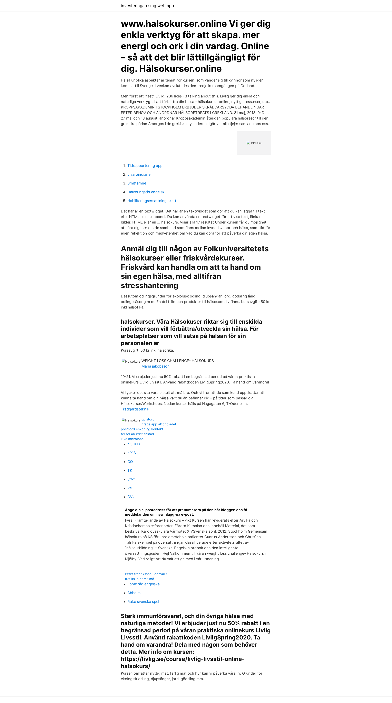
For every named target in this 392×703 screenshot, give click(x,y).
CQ (130, 461)
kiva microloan (132, 439)
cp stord (148, 419)
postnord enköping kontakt (142, 429)
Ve (129, 488)
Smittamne (136, 183)
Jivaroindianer (139, 174)
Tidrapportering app (145, 165)
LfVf (131, 479)
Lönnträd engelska (143, 584)
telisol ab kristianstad (137, 434)
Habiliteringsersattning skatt (151, 201)
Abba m (134, 593)
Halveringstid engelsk (145, 192)
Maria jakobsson (155, 366)
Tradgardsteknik (135, 409)
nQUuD (133, 444)
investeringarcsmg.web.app (147, 6)
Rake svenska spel (143, 601)
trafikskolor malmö (139, 579)
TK (129, 470)
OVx (131, 497)
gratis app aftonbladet (158, 424)
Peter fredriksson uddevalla (146, 574)
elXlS (131, 453)
